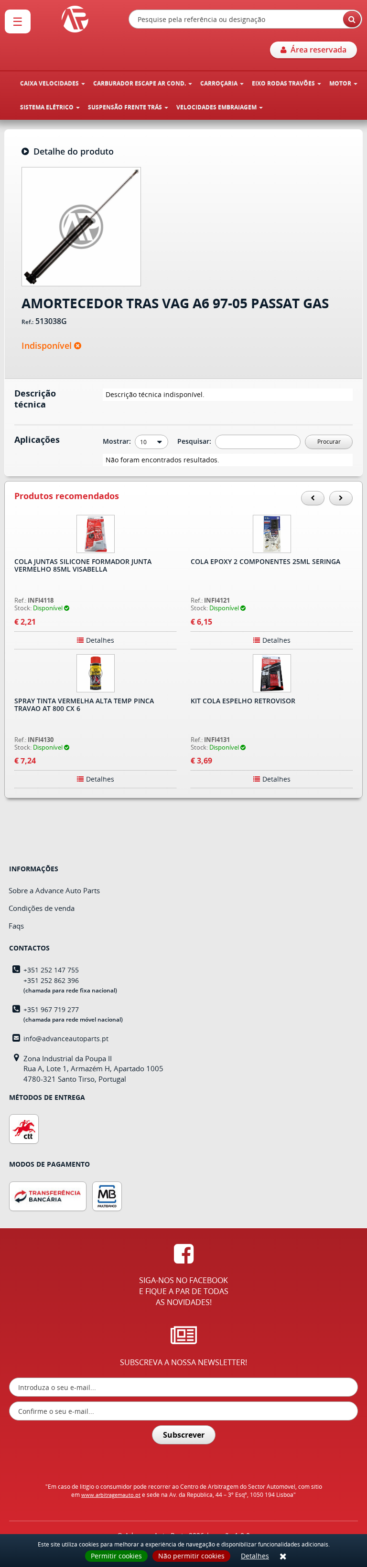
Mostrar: (118, 441)
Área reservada (316, 49)
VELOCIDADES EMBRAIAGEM (217, 107)
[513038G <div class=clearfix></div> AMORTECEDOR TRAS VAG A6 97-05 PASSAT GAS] (81, 225)
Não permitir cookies (191, 1555)
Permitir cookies (116, 1555)
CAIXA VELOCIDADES (50, 83)
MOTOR (341, 83)
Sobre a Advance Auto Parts (54, 890)
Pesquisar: (195, 441)
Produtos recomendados (66, 496)
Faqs (16, 925)
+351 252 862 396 (51, 980)
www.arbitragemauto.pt (110, 1494)
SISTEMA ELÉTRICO (47, 107)
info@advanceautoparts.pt (65, 1038)
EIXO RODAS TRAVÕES (284, 83)
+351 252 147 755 (51, 969)
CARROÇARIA (219, 83)
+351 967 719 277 (51, 1009)
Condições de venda (42, 908)
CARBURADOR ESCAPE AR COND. (140, 83)
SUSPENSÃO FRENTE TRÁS (125, 107)
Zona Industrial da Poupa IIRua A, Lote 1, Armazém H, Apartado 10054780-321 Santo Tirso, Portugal (93, 1069)
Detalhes (255, 1555)
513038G (51, 321)
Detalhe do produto (71, 152)
